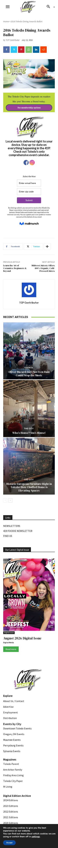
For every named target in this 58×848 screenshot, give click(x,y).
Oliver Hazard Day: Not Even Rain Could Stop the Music (29, 373)
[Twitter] (14, 49)
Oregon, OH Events (13, 734)
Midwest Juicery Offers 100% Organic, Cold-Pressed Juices (43, 268)
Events (28, 368)
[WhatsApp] (28, 49)
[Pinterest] (21, 49)
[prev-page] (5, 500)
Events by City (12, 724)
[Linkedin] (36, 49)
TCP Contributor (12, 40)
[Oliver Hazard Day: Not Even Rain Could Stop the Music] (29, 350)
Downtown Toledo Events (17, 728)
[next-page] (10, 500)
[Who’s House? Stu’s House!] (29, 408)
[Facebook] (6, 49)
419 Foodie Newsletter (17, 530)
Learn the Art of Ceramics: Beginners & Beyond (14, 268)
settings (36, 836)
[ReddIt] (43, 49)
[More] (47, 246)
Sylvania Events (11, 751)
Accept (9, 842)
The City (29, 428)
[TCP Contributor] (29, 290)
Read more (11, 649)
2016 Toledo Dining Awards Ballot (26, 21)
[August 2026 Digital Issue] (29, 595)
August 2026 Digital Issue (22, 638)
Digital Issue (9, 633)
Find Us (7, 536)
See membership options (29, 107)
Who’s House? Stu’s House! (29, 433)
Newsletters (11, 525)
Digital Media (8, 642)
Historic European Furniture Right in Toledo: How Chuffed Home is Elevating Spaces (29, 487)
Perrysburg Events (13, 745)
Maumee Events (12, 739)
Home (6, 21)
